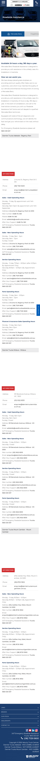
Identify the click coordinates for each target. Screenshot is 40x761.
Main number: (12, 214)
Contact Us (5, 725)
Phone (5, 186)
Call (36, 5)
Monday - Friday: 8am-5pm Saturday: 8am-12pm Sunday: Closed (12, 327)
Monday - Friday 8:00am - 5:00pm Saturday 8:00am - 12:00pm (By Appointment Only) (18, 634)
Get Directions (8, 174)
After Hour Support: (14, 222)
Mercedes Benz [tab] (16, 34)
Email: (15, 219)
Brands (4, 712)
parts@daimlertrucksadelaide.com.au (21, 308)
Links (3, 707)
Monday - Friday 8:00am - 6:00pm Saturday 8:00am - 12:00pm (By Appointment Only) (18, 600)
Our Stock (5, 716)
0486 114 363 (17, 214)
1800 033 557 (5, 131)
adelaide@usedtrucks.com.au (18, 219)
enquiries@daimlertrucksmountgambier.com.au (20, 615)
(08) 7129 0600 (19, 186)
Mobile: (9, 217)
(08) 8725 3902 (19, 582)
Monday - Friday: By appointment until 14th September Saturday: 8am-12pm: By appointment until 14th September (19, 204)
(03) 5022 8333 (19, 400)
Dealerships (5, 721)
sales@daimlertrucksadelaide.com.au (21, 249)
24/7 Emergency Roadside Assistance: (18, 226)
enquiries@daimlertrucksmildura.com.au (22, 455)
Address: (18, 211)
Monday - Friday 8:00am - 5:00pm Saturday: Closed (14, 443)
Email (5, 190)
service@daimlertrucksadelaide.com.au (22, 278)
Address (5, 180)
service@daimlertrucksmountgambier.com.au (19, 649)
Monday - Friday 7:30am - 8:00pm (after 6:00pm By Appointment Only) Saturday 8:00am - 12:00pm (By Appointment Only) (19, 266)
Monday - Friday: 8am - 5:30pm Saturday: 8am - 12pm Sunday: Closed (13, 297)
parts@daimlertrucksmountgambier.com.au (18, 684)
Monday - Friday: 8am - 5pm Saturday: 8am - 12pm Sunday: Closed (12, 238)
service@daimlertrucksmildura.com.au (21, 485)
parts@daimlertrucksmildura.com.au (21, 515)
